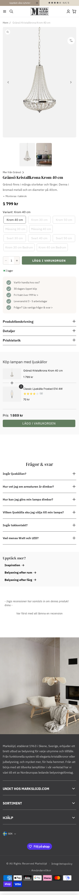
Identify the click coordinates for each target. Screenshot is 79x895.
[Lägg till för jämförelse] (71, 40)
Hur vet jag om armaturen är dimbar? (28, 486)
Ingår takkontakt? (15, 525)
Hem (5, 22)
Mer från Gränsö (12, 172)
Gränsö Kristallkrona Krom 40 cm (31, 22)
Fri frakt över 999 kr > (26, 295)
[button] (5, 11)
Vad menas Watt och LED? (21, 538)
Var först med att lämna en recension (39, 613)
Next (70, 82)
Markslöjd (41, 863)
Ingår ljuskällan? (14, 473)
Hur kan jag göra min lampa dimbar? (28, 499)
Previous (8, 82)
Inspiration (12, 565)
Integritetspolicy (62, 863)
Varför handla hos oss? (27, 282)
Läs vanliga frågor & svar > (38, 307)
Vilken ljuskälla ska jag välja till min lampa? (33, 512)
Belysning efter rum (18, 572)
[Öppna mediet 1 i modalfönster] (39, 82)
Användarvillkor (41, 870)
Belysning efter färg (18, 580)
